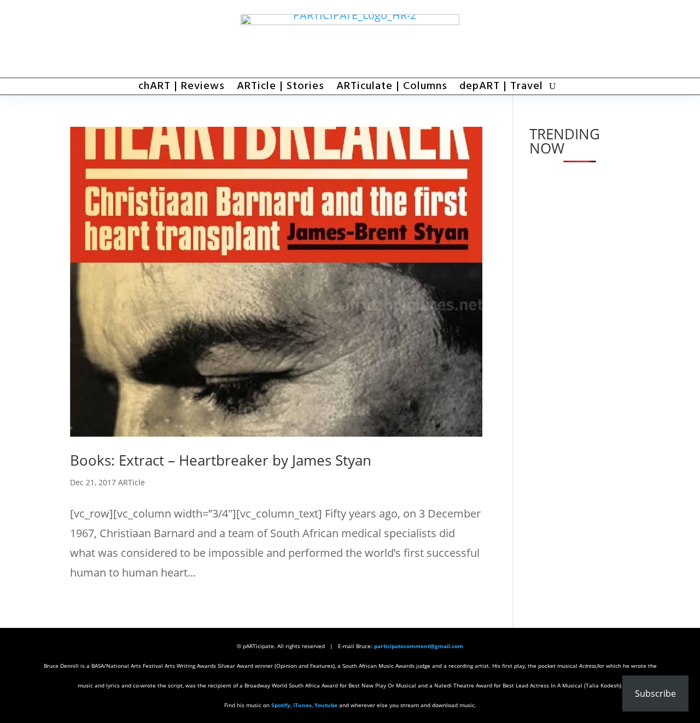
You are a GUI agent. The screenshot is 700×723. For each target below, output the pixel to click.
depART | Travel (501, 89)
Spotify (280, 705)
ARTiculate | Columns (391, 89)
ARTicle (131, 482)
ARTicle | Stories (280, 89)
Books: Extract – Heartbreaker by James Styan (220, 460)
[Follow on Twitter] (589, 39)
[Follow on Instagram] (619, 39)
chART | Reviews (181, 89)
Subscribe (655, 693)
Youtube (325, 705)
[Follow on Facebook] (559, 39)
